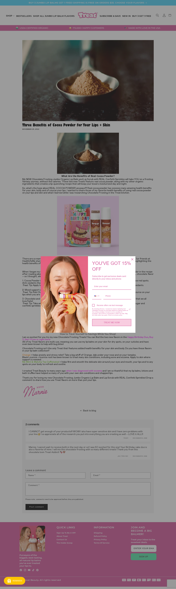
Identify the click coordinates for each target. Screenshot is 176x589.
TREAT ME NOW (112, 322)
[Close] (132, 259)
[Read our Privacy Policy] (129, 309)
